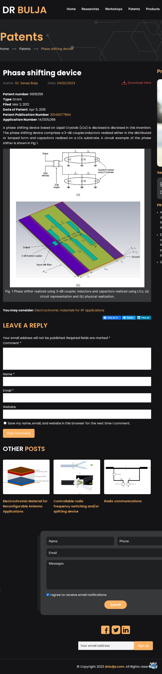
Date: (52, 83)
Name (9, 374)
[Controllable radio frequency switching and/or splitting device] (77, 496)
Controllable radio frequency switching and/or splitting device (76, 506)
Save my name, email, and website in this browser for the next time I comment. (69, 423)
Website (9, 407)
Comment (12, 343)
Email (8, 390)
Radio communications (123, 501)
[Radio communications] (127, 496)
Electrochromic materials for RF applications (69, 310)
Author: (8, 83)
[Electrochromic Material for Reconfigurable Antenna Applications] (26, 496)
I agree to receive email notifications (77, 595)
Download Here (139, 83)
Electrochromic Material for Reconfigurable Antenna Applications (25, 506)
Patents (21, 37)
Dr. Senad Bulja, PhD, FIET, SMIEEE (25, 10)
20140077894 (60, 114)
